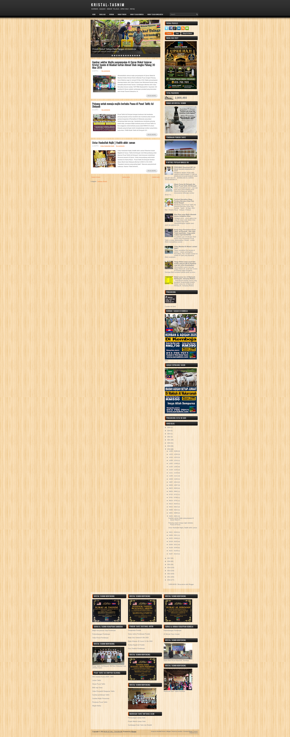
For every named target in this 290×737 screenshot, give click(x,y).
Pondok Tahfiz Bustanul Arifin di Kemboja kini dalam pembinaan (123, 49)
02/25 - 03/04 (173, 538)
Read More (152, 95)
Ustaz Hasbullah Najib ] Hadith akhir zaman (113, 142)
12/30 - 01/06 (173, 451)
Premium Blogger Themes (190, 731)
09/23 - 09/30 (173, 488)
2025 (169, 427)
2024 (169, 431)
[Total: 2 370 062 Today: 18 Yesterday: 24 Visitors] (170, 305)
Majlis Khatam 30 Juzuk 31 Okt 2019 (140, 641)
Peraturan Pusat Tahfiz (99, 702)
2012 (169, 574)
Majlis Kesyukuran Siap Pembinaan (104, 630)
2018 (169, 449)
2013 (169, 571)
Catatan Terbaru (95, 177)
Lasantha (179, 731)
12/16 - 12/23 (173, 457)
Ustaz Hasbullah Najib (107, 146)
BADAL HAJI (102, 14)
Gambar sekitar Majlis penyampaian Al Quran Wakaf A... (181, 519)
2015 (169, 564)
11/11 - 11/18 (173, 473)
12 (137, 55)
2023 (169, 434)
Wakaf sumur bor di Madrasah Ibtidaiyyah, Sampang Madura (184, 278)
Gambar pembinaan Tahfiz (101, 695)
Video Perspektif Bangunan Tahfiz (103, 691)
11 (135, 55)
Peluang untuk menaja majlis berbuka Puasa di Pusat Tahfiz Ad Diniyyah (122, 105)
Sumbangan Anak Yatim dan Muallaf (140, 725)
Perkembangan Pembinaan (101, 634)
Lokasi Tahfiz (96, 680)
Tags (177, 33)
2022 (169, 437)
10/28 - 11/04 (173, 479)
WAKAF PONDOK (122, 14)
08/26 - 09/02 (173, 491)
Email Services (194, 732)
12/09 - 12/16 (173, 460)
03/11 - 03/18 (173, 532)
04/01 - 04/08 (173, 513)
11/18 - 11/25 (173, 470)
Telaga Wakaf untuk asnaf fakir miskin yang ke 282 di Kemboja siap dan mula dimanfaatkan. (185, 263)
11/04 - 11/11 (173, 476)
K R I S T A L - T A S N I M (107, 4)
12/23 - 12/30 (173, 454)
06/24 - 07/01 (173, 500)
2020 (169, 443)
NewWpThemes (161, 731)
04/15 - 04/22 (173, 507)
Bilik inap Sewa (97, 687)
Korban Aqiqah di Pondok (136, 645)
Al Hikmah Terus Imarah (172, 634)
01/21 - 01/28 (173, 551)
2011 (169, 577)
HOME (93, 14)
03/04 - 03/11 (173, 535)
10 (132, 55)
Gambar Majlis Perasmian (100, 698)
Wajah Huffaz (96, 706)
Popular (169, 33)
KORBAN (111, 14)
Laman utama (126, 177)
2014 (169, 567)
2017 (169, 558)
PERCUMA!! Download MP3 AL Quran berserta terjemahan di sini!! (185, 169)
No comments (106, 71)
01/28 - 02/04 (173, 547)
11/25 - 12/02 (173, 467)
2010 (169, 580)
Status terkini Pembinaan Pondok (139, 634)
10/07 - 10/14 (173, 482)
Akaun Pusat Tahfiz (98, 684)
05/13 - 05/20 (173, 504)
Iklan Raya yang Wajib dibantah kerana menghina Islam (185, 215)
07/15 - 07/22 (173, 494)
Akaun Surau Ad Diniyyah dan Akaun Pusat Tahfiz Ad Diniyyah (185, 185)
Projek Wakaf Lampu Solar (137, 721)
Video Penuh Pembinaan (100, 638)
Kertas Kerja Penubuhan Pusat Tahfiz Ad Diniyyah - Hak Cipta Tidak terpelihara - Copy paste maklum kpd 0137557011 (185, 232)
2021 (169, 440)
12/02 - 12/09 (173, 463)
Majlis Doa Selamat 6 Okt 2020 (138, 637)
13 (139, 55)
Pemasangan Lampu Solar (136, 718)
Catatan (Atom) (102, 181)
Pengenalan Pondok (134, 630)
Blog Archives (187, 33)
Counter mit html (170, 306)
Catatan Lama (156, 177)
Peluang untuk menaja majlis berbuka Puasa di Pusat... (180, 523)
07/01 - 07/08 (173, 497)
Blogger (191, 584)
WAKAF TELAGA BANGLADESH (155, 14)
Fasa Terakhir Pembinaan (136, 648)
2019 (169, 446)
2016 (169, 561)
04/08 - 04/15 (173, 510)
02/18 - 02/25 (173, 541)
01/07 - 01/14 (173, 554)
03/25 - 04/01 (173, 516)
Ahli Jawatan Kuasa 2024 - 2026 (103, 677)
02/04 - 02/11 (173, 544)
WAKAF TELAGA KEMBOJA (137, 14)
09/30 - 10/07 (173, 485)
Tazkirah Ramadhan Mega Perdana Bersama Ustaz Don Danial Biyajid (184, 201)
